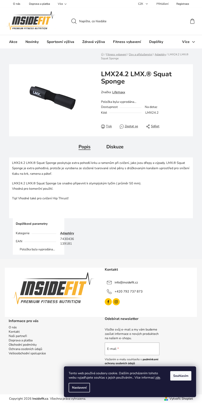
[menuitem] (13, 41)
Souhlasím (180, 376)
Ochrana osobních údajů (25, 349)
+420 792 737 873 (129, 291)
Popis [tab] (85, 147)
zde (157, 377)
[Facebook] (108, 301)
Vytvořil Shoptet (181, 398)
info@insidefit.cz (126, 282)
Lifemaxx (118, 92)
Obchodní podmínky (23, 345)
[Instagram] (116, 301)
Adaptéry (67, 233)
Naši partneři (18, 336)
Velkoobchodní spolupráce (27, 353)
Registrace (182, 4)
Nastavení (79, 387)
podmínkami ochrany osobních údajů (131, 361)
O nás (16, 4)
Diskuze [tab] (114, 147)
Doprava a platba (39, 4)
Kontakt (14, 332)
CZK (141, 4)
